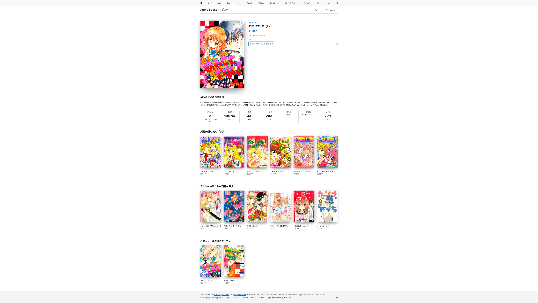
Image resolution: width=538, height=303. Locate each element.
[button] (329, 3)
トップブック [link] (316, 10)
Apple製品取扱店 (240, 295)
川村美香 (252, 30)
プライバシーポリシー (250, 298)
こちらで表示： (260, 44)
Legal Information (274, 298)
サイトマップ (287, 298)
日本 (336, 298)
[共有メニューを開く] (336, 43)
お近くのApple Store (221, 295)
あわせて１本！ (253, 23)
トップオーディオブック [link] (330, 10)
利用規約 (262, 298)
